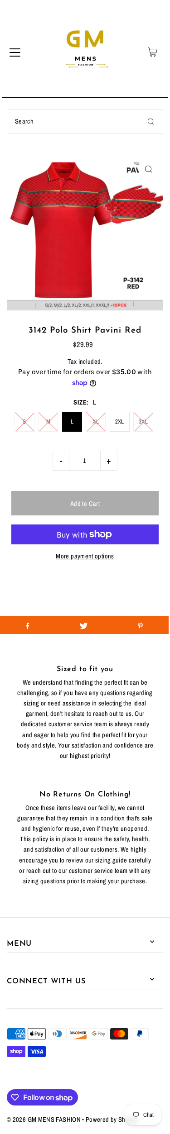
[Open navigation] (15, 52)
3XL (143, 421)
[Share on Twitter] (83, 625)
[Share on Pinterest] (140, 625)
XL (95, 421)
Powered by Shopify (112, 1119)
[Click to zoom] (148, 169)
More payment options (85, 556)
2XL (119, 421)
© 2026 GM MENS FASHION (44, 1119)
